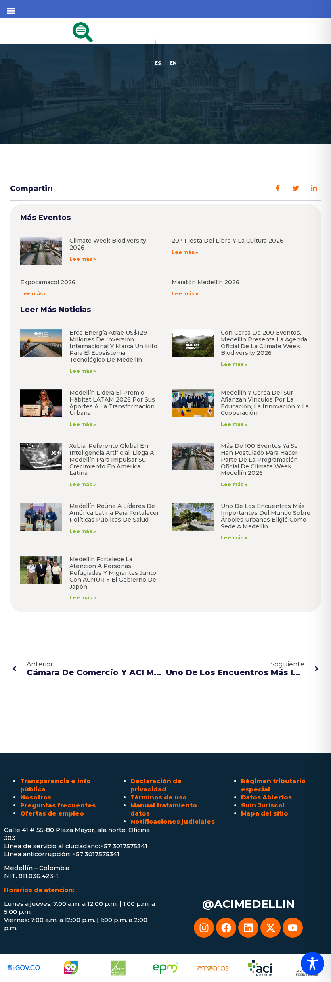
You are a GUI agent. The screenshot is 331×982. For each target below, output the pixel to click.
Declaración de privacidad (156, 785)
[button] (10, 10)
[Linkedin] (248, 928)
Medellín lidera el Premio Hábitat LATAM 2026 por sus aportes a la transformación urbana (112, 402)
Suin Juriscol (263, 805)
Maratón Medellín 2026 (205, 282)
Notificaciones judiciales (172, 821)
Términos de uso (158, 797)
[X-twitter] (270, 928)
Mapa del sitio (264, 813)
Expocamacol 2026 (47, 282)
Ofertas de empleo (52, 813)
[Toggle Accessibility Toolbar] (312, 963)
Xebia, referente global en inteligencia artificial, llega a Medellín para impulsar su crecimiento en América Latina (111, 459)
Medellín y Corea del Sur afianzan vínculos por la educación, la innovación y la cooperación (265, 402)
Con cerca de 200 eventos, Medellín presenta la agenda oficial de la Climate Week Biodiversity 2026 (264, 342)
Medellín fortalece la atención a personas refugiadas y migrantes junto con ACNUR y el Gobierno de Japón (112, 572)
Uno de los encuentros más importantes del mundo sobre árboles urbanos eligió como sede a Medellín (265, 516)
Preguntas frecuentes (58, 805)
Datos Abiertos (266, 797)
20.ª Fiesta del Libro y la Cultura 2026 (227, 240)
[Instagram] (204, 928)
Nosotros (35, 797)
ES (158, 63)
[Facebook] (226, 928)
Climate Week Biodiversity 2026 (107, 244)
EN (173, 63)
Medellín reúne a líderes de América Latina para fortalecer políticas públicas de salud (114, 512)
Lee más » (82, 259)
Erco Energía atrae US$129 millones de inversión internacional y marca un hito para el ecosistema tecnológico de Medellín (113, 346)
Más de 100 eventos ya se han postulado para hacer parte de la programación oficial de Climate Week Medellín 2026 (259, 459)
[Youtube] (293, 928)
